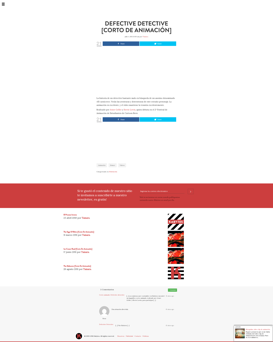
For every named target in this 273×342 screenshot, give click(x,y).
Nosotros (120, 336)
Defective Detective (106, 324)
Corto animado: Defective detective (111, 295)
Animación (101, 165)
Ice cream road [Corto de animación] (78, 249)
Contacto (137, 336)
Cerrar (271, 326)
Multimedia (113, 172)
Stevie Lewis (129, 109)
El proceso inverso (70, 214)
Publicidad (129, 336)
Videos (122, 165)
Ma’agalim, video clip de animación (258, 329)
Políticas (146, 336)
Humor (112, 165)
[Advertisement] (136, 142)
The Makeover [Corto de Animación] (77, 266)
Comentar (172, 290)
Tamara (145, 37)
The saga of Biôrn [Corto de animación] (79, 232)
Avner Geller (116, 109)
